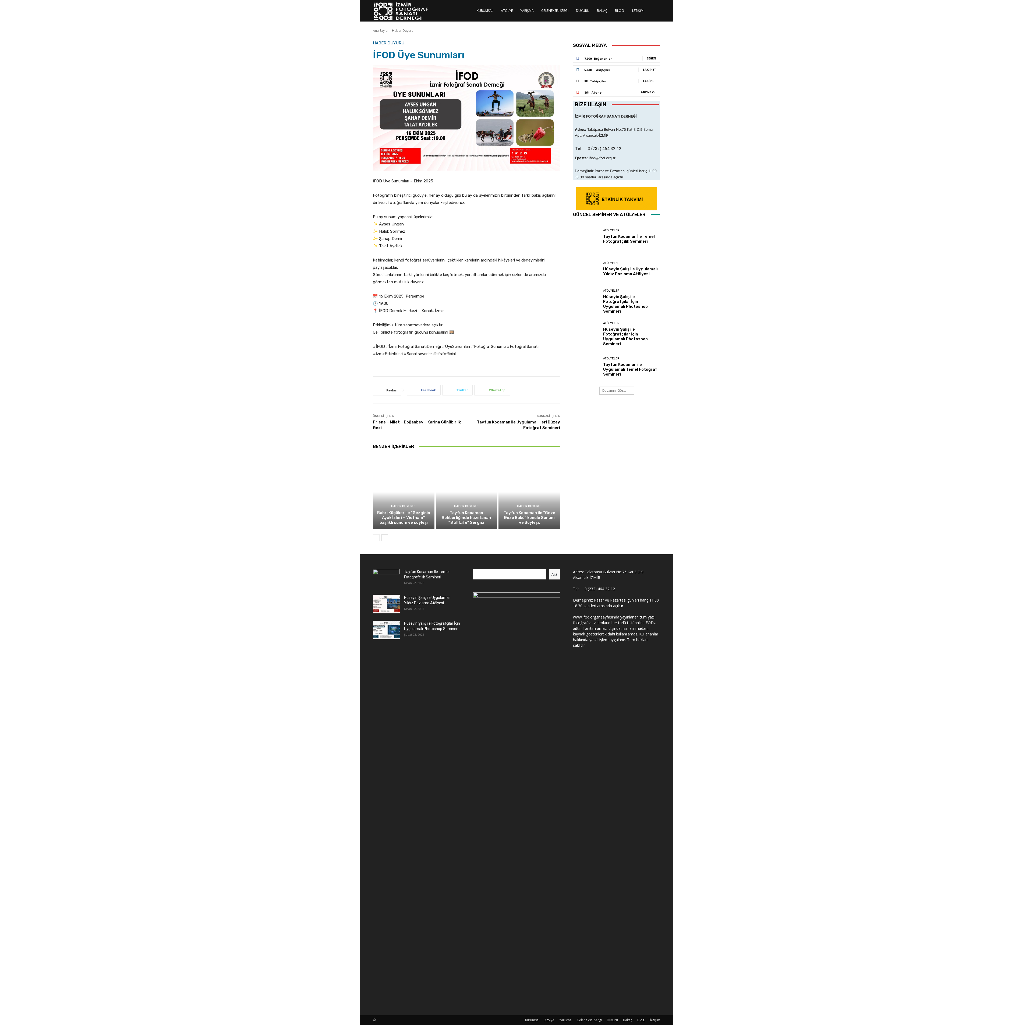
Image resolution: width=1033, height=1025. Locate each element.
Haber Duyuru (402, 30)
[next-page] (384, 537)
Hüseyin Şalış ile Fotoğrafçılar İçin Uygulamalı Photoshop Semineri (625, 304)
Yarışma (527, 10)
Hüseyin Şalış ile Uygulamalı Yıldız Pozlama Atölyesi (630, 271)
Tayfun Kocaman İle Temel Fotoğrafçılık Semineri (629, 239)
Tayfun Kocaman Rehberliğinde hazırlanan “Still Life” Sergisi (466, 517)
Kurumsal (485, 10)
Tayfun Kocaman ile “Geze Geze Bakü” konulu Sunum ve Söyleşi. (529, 517)
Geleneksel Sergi (554, 10)
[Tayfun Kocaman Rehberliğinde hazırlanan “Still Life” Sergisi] (466, 492)
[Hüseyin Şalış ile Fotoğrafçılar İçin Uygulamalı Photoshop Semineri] (586, 301)
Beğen (651, 58)
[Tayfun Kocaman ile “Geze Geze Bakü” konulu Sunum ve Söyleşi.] (529, 492)
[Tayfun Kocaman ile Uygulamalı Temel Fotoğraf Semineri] (586, 367)
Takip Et (649, 70)
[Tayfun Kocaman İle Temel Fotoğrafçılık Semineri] (586, 236)
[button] (653, 11)
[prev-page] (376, 537)
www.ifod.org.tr (586, 617)
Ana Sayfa (380, 30)
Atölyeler (611, 230)
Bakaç (602, 10)
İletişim (637, 10)
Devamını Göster (615, 390)
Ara (554, 574)
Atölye (507, 10)
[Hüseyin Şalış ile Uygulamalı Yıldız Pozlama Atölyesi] (586, 269)
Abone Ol (648, 92)
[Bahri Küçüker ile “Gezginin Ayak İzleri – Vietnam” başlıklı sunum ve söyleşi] (403, 492)
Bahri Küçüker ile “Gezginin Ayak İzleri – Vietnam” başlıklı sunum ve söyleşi (403, 517)
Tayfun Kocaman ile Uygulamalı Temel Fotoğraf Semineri (630, 369)
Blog (619, 10)
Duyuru (582, 10)
